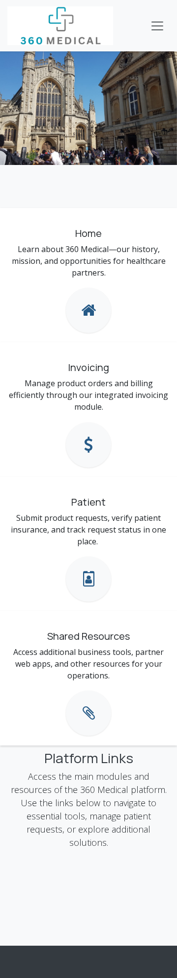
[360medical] (88, 310)
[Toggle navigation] (157, 26)
